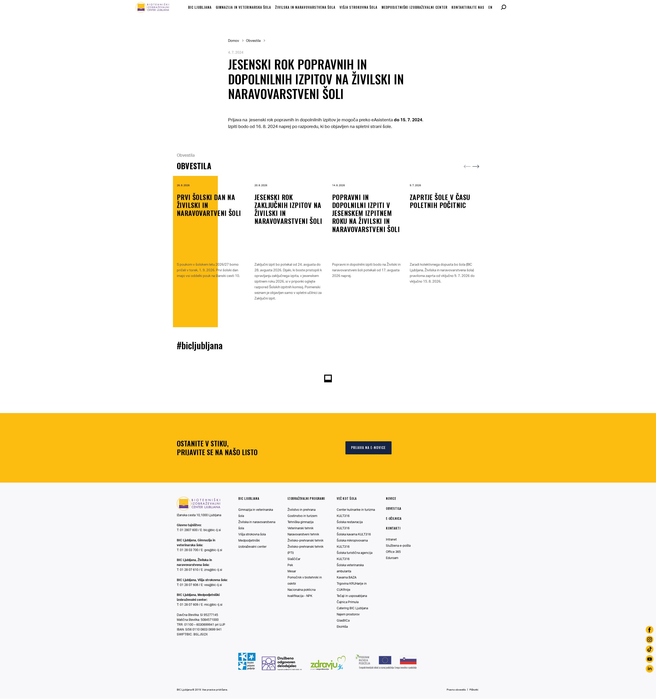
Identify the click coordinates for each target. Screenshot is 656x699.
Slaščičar (294, 559)
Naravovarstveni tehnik (303, 534)
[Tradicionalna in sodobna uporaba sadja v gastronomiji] (386, 669)
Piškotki (473, 689)
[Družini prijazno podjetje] (246, 670)
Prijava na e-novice (368, 447)
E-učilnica (394, 518)
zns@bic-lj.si (213, 570)
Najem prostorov (348, 614)
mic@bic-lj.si (213, 604)
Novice (391, 498)
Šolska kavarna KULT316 (354, 534)
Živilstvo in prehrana (301, 510)
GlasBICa (343, 620)
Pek (290, 565)
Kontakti (393, 528)
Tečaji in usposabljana (352, 596)
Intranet (391, 539)
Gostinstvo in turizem (302, 516)
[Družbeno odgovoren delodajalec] (282, 669)
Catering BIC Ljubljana (352, 608)
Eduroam (392, 558)
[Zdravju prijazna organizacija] (328, 672)
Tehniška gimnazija (300, 522)
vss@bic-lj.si (213, 585)
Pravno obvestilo (456, 689)
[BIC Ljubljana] (198, 509)
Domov (233, 40)
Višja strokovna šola (252, 534)
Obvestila (253, 40)
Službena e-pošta (398, 545)
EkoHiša (342, 626)
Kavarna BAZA (346, 577)
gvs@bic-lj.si (213, 550)
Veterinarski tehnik (300, 528)
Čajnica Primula (347, 602)
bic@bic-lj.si (212, 530)
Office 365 (393, 552)
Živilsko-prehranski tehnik (305, 540)
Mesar (292, 571)
